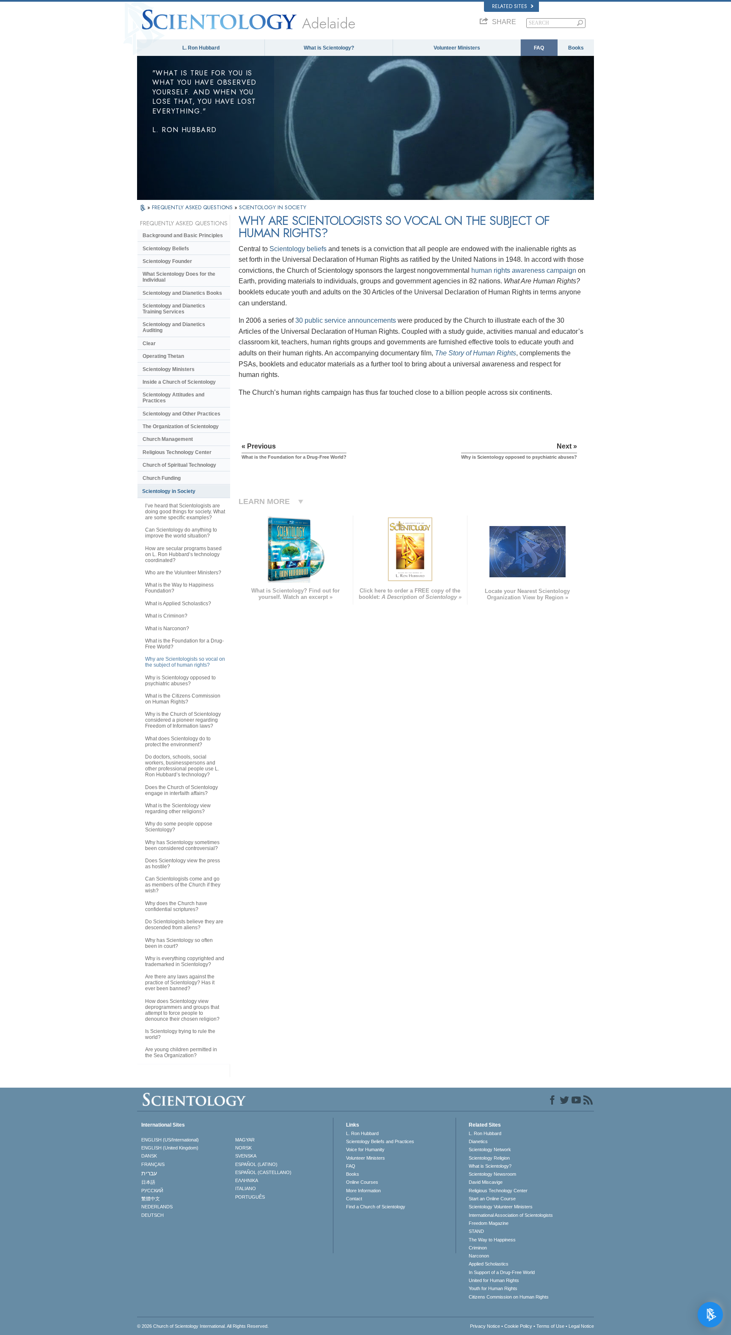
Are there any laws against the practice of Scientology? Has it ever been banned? (179, 983)
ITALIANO (245, 1188)
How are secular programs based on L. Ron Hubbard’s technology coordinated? (183, 554)
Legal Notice (581, 1326)
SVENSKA (245, 1155)
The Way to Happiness (492, 1239)
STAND (476, 1231)
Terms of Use (550, 1326)
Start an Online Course (492, 1198)
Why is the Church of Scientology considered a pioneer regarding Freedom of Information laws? (183, 720)
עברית (149, 1173)
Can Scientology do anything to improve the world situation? (181, 533)
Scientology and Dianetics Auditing (174, 327)
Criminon (478, 1247)
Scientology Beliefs (166, 249)
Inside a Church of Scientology (179, 382)
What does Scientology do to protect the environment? (178, 742)
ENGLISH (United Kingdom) (169, 1147)
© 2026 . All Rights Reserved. (203, 1326)
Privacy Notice (485, 1326)
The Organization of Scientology (181, 426)
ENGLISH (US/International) (170, 1139)
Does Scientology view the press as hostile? (182, 864)
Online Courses (362, 1182)
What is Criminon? (166, 616)
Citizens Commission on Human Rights (509, 1296)
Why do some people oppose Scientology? (178, 827)
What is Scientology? (329, 48)
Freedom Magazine (488, 1223)
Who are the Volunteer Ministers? (183, 573)
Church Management (168, 439)
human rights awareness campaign (523, 270)
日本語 (148, 1182)
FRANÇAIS (153, 1164)
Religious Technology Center (177, 452)
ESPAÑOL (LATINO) (256, 1164)
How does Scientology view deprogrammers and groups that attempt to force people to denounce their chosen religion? (182, 1010)
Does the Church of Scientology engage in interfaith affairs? (181, 790)
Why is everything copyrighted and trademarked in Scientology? (184, 961)
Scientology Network (490, 1149)
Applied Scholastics (488, 1263)
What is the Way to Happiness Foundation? (179, 588)
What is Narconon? (167, 628)
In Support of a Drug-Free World (502, 1272)
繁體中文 (150, 1198)
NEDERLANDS (157, 1206)
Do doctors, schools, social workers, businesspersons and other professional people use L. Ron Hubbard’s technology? (182, 766)
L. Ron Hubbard (201, 48)
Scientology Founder (167, 261)
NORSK (243, 1147)
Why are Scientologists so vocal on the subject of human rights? (185, 662)
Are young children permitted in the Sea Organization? (181, 1052)
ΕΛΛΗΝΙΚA (246, 1180)
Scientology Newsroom (492, 1174)
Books (576, 48)
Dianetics (478, 1141)
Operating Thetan (163, 356)
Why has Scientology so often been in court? (179, 943)
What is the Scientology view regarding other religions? (178, 808)
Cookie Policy (518, 1326)
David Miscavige (486, 1182)
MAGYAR (245, 1139)
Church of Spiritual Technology (179, 465)
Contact (354, 1198)
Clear (149, 343)
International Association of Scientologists (511, 1215)
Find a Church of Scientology (375, 1206)
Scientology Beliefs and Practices (380, 1141)
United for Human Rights (494, 1280)
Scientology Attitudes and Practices (173, 398)
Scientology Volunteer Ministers (501, 1206)
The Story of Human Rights (475, 353)
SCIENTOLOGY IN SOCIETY (272, 207)
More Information (363, 1190)
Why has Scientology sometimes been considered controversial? (182, 845)
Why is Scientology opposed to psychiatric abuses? (180, 681)
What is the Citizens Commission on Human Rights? (182, 699)
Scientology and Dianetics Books (182, 293)
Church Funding (162, 478)
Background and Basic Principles (183, 235)
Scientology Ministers (169, 369)
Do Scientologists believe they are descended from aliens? (184, 925)
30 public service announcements (345, 320)
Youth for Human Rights (493, 1288)
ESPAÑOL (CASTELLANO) (263, 1172)
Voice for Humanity (365, 1149)
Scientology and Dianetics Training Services (174, 309)
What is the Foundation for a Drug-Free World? (184, 644)
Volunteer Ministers (457, 48)
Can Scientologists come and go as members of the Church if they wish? (182, 885)
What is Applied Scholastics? (178, 604)
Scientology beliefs (298, 248)
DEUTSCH (152, 1215)
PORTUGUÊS (250, 1196)
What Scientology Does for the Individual (179, 277)
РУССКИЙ (152, 1190)
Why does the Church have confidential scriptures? (176, 906)
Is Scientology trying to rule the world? (180, 1034)
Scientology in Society (168, 491)
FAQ (539, 48)
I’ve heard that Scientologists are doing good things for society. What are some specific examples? (185, 512)
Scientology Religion (489, 1158)
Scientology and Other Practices (181, 414)
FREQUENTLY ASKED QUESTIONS (193, 207)
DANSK (149, 1155)
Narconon (479, 1255)
